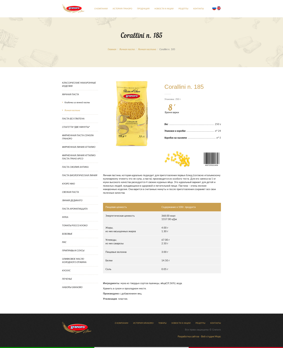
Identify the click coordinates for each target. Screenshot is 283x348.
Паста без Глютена (73, 118)
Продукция (143, 9)
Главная (112, 49)
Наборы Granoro (72, 287)
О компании (101, 9)
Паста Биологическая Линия (79, 175)
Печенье (67, 278)
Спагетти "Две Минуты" (76, 126)
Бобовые (67, 233)
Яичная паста (127, 49)
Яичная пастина (147, 49)
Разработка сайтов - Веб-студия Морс (199, 336)
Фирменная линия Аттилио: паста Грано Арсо (79, 157)
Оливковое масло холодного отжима (74, 260)
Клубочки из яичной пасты (77, 102)
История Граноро (122, 9)
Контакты (198, 9)
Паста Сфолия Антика (75, 166)
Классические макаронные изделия (79, 84)
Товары (162, 323)
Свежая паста (70, 191)
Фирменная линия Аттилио (78, 146)
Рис (64, 242)
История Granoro (143, 323)
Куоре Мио (68, 183)
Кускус (66, 270)
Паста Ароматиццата (75, 208)
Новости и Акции (164, 9)
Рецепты (183, 9)
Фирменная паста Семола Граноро (78, 137)
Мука (65, 217)
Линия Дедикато (72, 200)
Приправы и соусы (73, 250)
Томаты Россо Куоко (74, 225)
